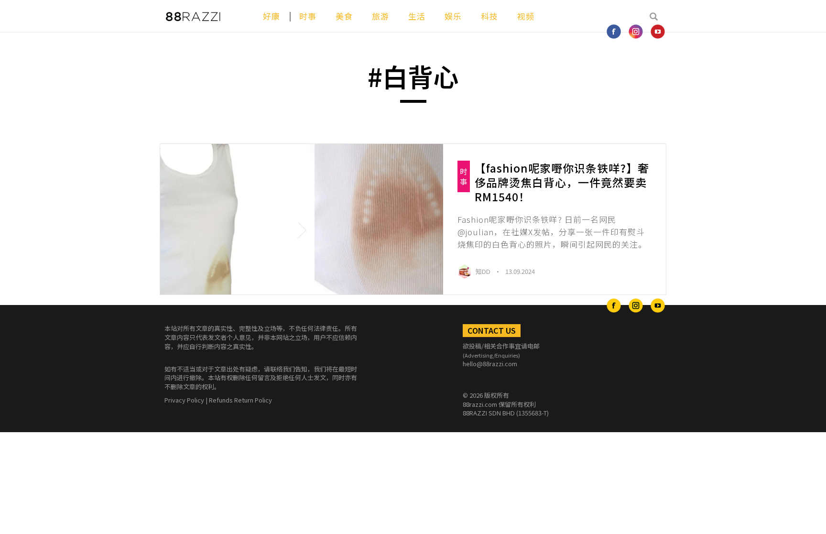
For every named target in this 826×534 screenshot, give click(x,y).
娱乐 (453, 16)
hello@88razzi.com (490, 363)
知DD (484, 271)
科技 (489, 16)
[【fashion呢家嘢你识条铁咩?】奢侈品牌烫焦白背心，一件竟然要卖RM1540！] (301, 219)
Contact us (491, 330)
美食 (344, 16)
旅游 (380, 16)
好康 (271, 16)
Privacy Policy (184, 399)
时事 (307, 16)
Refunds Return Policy (240, 399)
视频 (525, 16)
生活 (416, 16)
